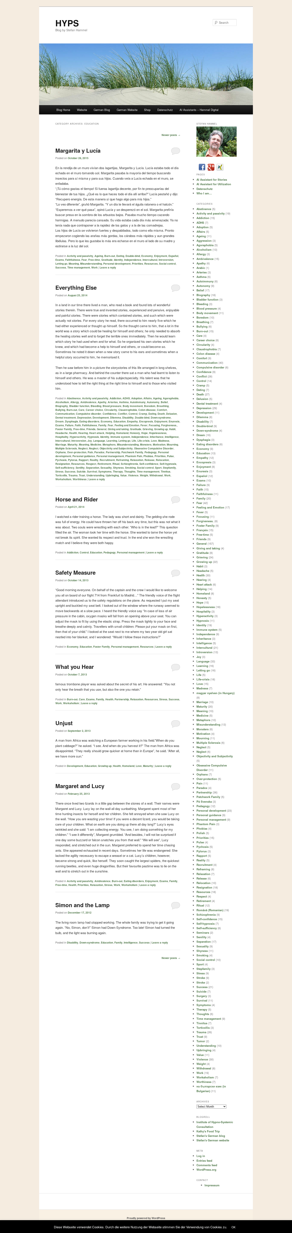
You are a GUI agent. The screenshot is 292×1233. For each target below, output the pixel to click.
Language (99, 441)
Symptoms (105, 471)
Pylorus (72, 460)
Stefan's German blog (210, 1136)
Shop (147, 110)
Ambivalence (88, 402)
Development (101, 417)
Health (73, 433)
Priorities (137, 263)
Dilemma (115, 417)
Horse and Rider (76, 499)
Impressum (212, 1185)
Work (94, 267)
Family (102, 425)
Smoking (130, 468)
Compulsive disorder (88, 414)
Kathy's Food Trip (208, 1131)
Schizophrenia (129, 464)
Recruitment (107, 460)
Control (132, 414)
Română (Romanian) (209, 910)
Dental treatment (65, 417)
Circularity (110, 410)
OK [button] (234, 1227)
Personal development (117, 263)
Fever (143, 425)
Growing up (161, 429)
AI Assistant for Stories (211, 179)
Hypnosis (93, 437)
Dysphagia (71, 421)
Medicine (95, 444)
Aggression (204, 241)
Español (173, 256)
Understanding (95, 475)
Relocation (162, 460)
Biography (61, 406)
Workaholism (63, 479)
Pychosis (61, 460)
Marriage (60, 444)
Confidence (110, 414)
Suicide (81, 471)
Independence (132, 260)
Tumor (200, 1041)
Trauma (73, 475)
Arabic (200, 268)
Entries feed (204, 1160)
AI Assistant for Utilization (213, 184)
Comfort (162, 410)
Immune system (120, 437)
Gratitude (107, 260)
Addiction (115, 398)
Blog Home (63, 110)
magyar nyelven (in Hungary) (215, 693)
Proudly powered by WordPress (146, 1218)
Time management (78, 267)
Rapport (83, 460)
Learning (111, 441)
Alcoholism (62, 402)
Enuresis (174, 421)
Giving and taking (118, 429)
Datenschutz (165, 110)
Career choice (94, 410)
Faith (78, 425)
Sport (158, 468)
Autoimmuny (138, 402)
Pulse (170, 456)
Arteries (113, 402)
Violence (133, 475)
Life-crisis (143, 441)
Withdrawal (156, 475)
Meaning (74, 263)
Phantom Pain (133, 456)
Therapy (118, 471)
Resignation (62, 464)
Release (150, 460)
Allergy (74, 402)
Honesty (135, 433)
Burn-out (109, 256)
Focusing (154, 425)
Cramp (143, 414)
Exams (59, 260)
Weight (144, 475)
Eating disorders (89, 421)
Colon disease (147, 410)
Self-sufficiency (64, 468)
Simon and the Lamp (82, 905)
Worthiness (80, 479)
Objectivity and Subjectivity (116, 448)
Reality (94, 460)
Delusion (171, 414)
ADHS (126, 398)
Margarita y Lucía (77, 150)
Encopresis (146, 421)
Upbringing (112, 475)
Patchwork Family (132, 452)
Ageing (98, 256)
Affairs (147, 398)
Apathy (102, 402)
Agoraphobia (170, 398)
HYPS (67, 23)
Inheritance (157, 437)
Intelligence (172, 437)
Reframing (122, 460)
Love (154, 441)
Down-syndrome (161, 417)
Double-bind (132, 256)
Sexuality (106, 468)
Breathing (163, 406)
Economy (147, 256)
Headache (61, 433)
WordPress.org (206, 1169)
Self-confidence (148, 464)
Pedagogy (151, 452)
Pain (90, 452)
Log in (200, 1156)
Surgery (201, 996)
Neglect (83, 448)
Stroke (200, 978)
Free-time (94, 260)
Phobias (148, 456)
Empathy (132, 421)
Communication (65, 414)
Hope (144, 433)
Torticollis (61, 475)
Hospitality (61, 437)
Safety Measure (75, 572)
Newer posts (171, 135)
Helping (110, 433)
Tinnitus (165, 471)
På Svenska (204, 801)
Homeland (122, 433)
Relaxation (136, 460)
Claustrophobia (127, 410)
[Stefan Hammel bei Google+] (211, 169)
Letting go (61, 263)
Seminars (202, 932)
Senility (80, 468)
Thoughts (130, 471)
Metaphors (109, 444)
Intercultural (150, 260)
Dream (59, 421)
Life (134, 441)
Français (202, 530)
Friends (91, 429)
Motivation (159, 444)
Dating (120, 256)
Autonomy (153, 402)
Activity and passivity (80, 256)
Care (81, 410)
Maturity (73, 444)
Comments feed (206, 1165)
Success (60, 267)
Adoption (136, 398)
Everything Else (76, 287)
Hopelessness (158, 433)
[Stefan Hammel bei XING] (220, 169)
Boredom (149, 406)
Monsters (146, 444)
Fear (84, 260)
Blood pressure (112, 406)
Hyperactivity (78, 437)
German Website (127, 110)
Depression (84, 417)
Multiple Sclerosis (66, 448)
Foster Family (63, 429)
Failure (69, 425)
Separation (92, 468)
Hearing (83, 433)
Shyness (118, 468)
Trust (82, 475)
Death (161, 414)
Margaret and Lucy (79, 786)
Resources (151, 263)
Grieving (148, 429)
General (101, 429)
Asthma (124, 402)
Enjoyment (160, 256)
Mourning (172, 444)
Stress (59, 471)
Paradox (99, 452)
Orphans (60, 452)
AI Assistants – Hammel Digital (199, 110)
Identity (118, 260)
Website (82, 110)
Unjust (64, 723)
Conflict (122, 414)
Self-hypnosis (168, 464)
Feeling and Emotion (127, 425)
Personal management (110, 456)
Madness (163, 441)
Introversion (166, 260)
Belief (164, 402)
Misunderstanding (91, 263)
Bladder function (79, 406)
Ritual (115, 464)
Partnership (113, 452)
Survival (92, 471)
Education (120, 421)
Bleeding (96, 406)
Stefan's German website (212, 1140)
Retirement (104, 464)
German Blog (102, 110)
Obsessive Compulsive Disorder (154, 448)
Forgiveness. (169, 425)
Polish (200, 833)
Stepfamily (169, 468)
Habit (172, 429)
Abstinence (74, 398)
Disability (128, 417)
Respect (91, 464)
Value (123, 475)
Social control (167, 263)
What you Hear (74, 667)
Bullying (60, 410)
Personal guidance (83, 456)
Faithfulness (72, 260)
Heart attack (96, 433)
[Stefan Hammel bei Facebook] (202, 169)
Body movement (133, 406)
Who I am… (204, 193)
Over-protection (76, 452)
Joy (89, 441)
